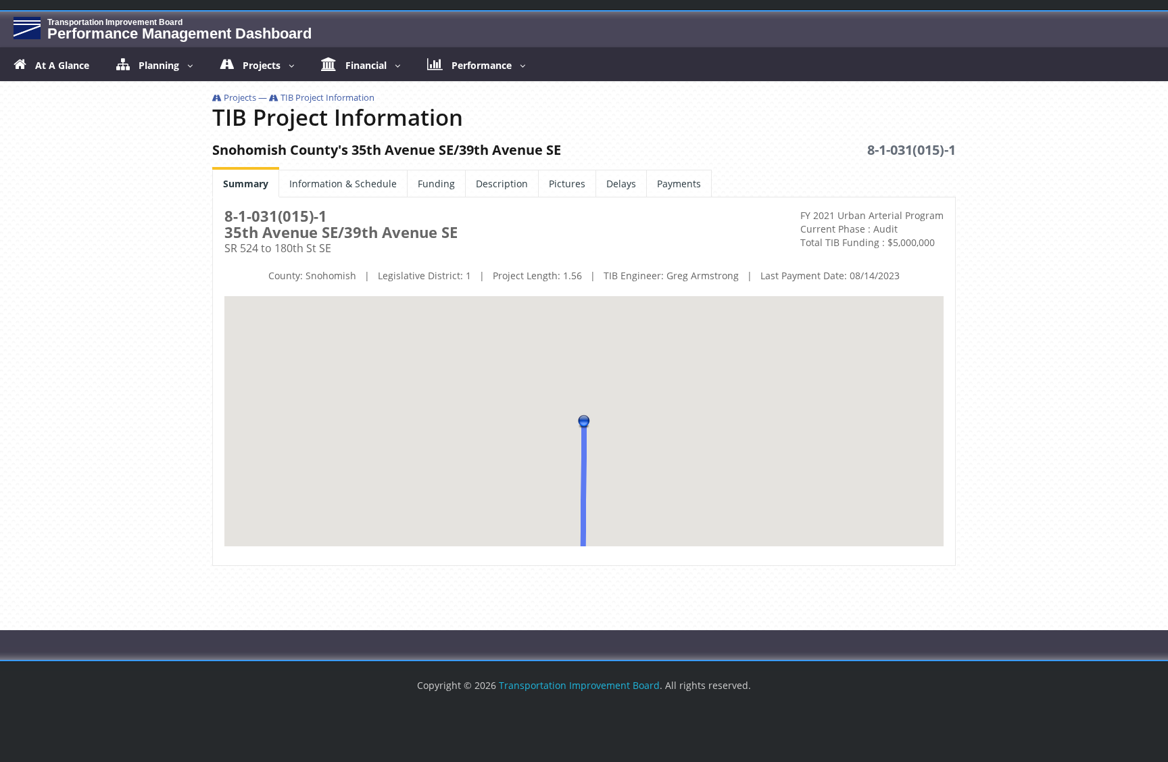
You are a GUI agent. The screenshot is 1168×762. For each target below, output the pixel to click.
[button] (584, 421)
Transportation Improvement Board (579, 685)
